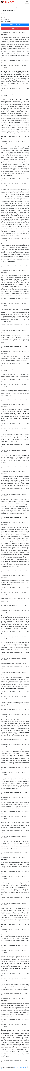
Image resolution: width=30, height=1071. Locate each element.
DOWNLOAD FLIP (15, 25)
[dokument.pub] (7, 2)
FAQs (2, 1069)
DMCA (25, 1067)
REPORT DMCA (15, 29)
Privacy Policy (18, 1067)
